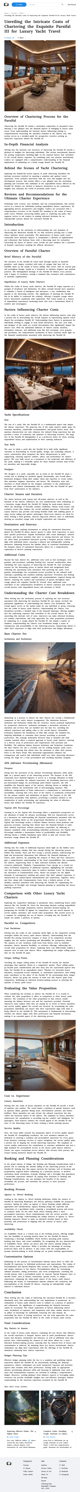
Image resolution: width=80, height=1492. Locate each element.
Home (6, 13)
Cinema (14, 13)
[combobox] (45, 4)
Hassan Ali (10, 38)
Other (21, 13)
